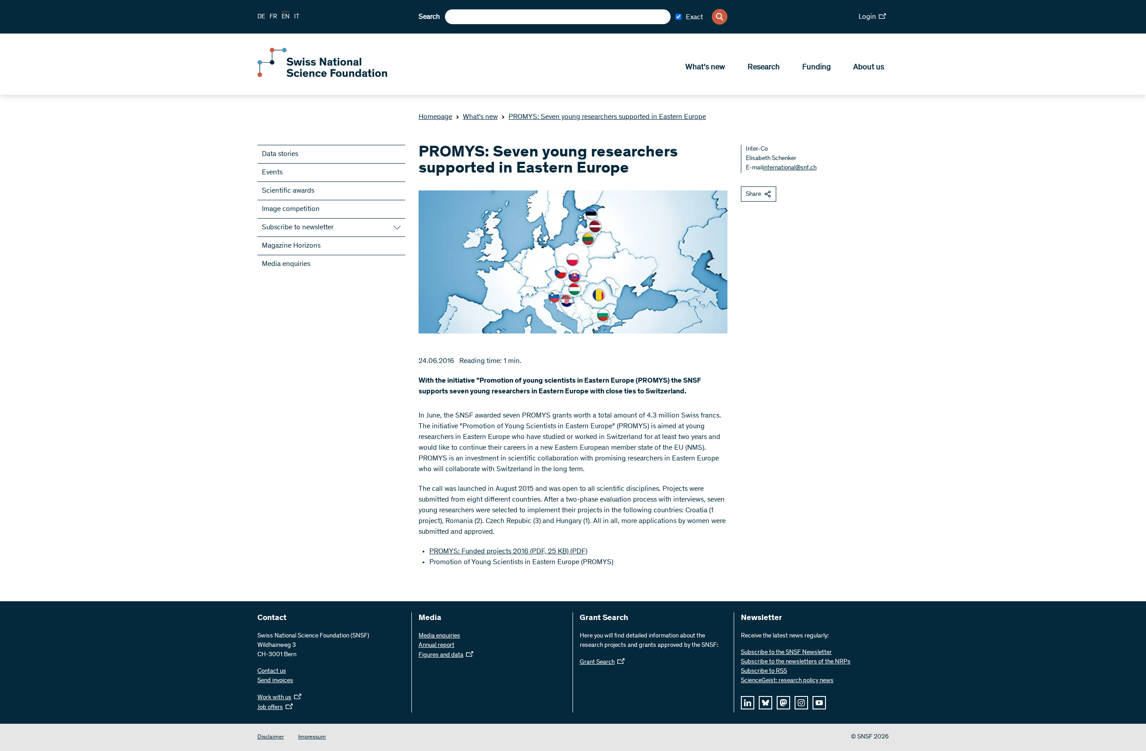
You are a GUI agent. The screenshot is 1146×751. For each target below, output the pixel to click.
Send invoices (275, 681)
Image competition (291, 209)
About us (868, 67)
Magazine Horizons (291, 245)
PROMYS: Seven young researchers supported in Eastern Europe (607, 117)
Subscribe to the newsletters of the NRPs (796, 662)
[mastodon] (783, 702)
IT (296, 17)
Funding (816, 67)
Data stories (280, 154)
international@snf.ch (790, 168)
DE (261, 17)
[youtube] (819, 702)
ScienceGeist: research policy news (787, 681)
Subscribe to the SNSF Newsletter (786, 653)
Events (272, 172)
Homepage (435, 117)
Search (429, 17)
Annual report (436, 645)
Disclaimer (270, 737)
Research (764, 67)
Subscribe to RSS (764, 671)
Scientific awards (288, 190)
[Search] (719, 17)
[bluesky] (765, 702)
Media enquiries (286, 264)
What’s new (705, 67)
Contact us (271, 671)
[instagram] (801, 702)
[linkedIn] (747, 702)
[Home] (322, 75)
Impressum (312, 737)
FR (273, 17)
